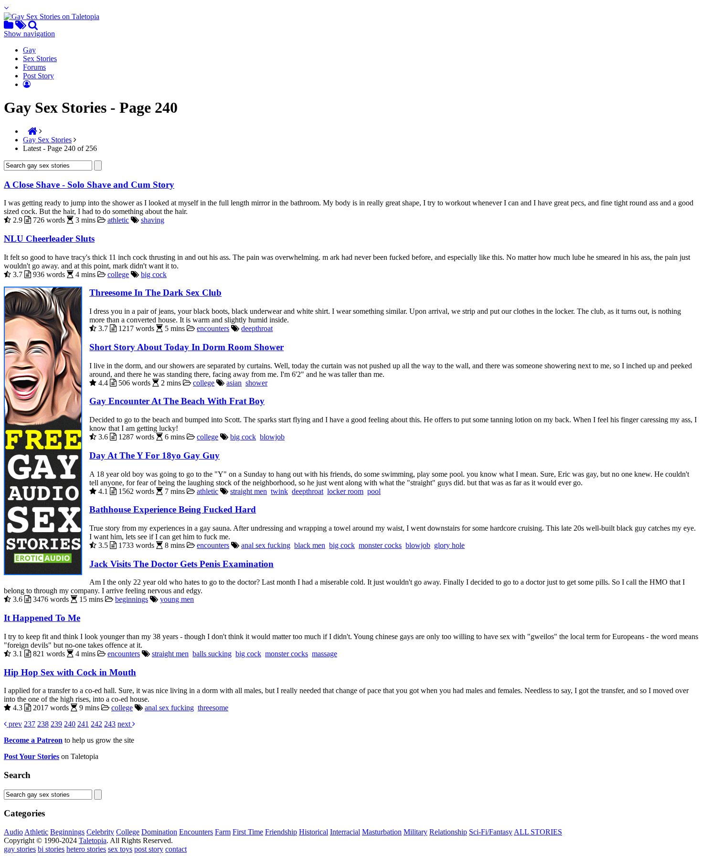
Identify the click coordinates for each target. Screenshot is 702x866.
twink (279, 491)
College (127, 832)
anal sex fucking (265, 545)
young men (177, 599)
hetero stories (86, 849)
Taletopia (92, 840)
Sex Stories (40, 58)
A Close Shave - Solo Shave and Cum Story (89, 185)
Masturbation (382, 832)
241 (83, 724)
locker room (345, 491)
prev (14, 724)
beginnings (131, 599)
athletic (118, 220)
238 (43, 724)
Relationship (448, 832)
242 (96, 724)
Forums (34, 67)
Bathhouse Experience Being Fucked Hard (172, 509)
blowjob (272, 437)
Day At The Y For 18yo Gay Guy (154, 455)
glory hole (449, 545)
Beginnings (67, 832)
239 (56, 724)
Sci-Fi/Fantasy (490, 832)
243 (110, 724)
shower (256, 383)
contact (176, 849)
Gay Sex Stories (47, 140)
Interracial (345, 832)
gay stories (20, 849)
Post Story (38, 76)
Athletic (36, 832)
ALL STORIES (538, 832)
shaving (152, 220)
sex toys (120, 849)
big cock (154, 274)
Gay (29, 50)
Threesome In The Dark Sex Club (155, 293)
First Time (248, 832)
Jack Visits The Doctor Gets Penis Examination (181, 564)
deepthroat (257, 328)
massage (324, 654)
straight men (248, 491)
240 (69, 724)
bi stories (51, 849)
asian (234, 383)
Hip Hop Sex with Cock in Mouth (70, 672)
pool (374, 491)
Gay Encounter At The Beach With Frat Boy (177, 401)
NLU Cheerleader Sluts (49, 239)
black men (309, 545)
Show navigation (29, 34)
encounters (213, 328)
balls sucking (212, 654)
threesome (213, 708)
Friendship (281, 832)
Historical (313, 832)
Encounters (196, 832)
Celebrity (100, 832)
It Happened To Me (42, 618)
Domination (159, 832)
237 (29, 724)
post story (148, 849)
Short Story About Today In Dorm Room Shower (186, 347)
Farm (223, 832)
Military (415, 832)
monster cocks (380, 545)
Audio (13, 832)
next (124, 724)
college (118, 274)
